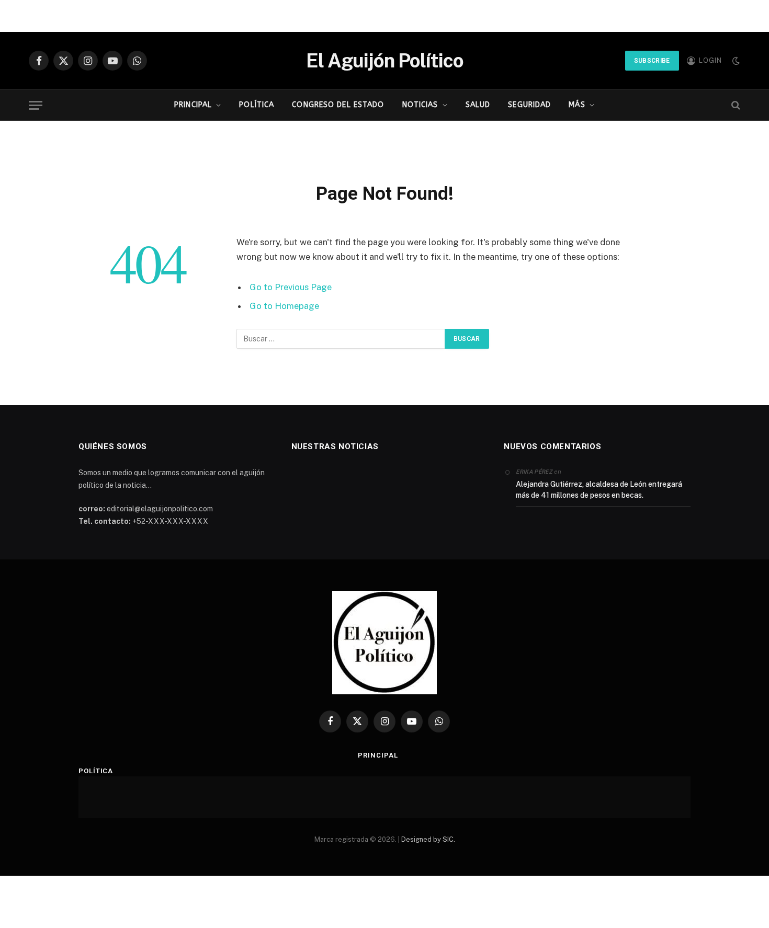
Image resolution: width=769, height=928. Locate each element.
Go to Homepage (284, 306)
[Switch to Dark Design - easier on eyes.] (735, 60)
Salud (478, 104)
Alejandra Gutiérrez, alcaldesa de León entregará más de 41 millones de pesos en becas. (599, 489)
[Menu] (35, 105)
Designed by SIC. (428, 839)
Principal (193, 104)
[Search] (734, 105)
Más (577, 104)
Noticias (420, 104)
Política (256, 104)
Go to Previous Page (291, 287)
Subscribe (652, 60)
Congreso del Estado (338, 104)
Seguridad (529, 104)
